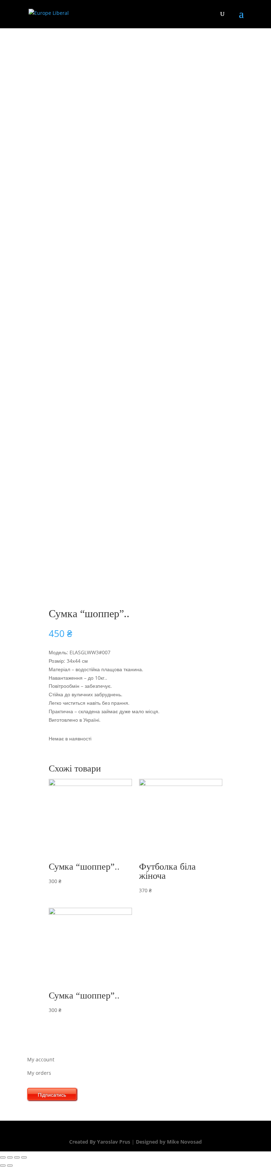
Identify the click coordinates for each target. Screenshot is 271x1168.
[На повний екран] (17, 1157)
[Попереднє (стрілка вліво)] (3, 1165)
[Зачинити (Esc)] (3, 1157)
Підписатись (52, 1094)
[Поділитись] (10, 1157)
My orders (39, 1072)
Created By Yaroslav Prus (100, 1141)
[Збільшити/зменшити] (24, 1157)
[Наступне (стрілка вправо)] (10, 1165)
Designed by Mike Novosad (168, 1141)
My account (40, 1059)
